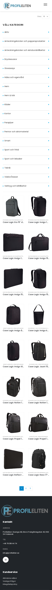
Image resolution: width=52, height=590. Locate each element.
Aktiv (6, 32)
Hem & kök (9, 95)
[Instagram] (6, 560)
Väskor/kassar (11, 176)
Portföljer (33, 436)
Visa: (39, 16)
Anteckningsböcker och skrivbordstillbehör (24, 50)
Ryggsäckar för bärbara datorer (14, 220)
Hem (6, 86)
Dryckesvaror (10, 59)
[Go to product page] (13, 206)
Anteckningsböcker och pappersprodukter (24, 41)
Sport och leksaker (13, 158)
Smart (7, 140)
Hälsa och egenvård (14, 77)
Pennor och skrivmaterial (16, 131)
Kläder (7, 104)
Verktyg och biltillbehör (15, 186)
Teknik (7, 167)
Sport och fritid (11, 149)
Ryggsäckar (33, 364)
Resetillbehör (8, 328)
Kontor (7, 113)
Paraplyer (8, 122)
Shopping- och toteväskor (37, 328)
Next (30, 488)
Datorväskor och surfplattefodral (15, 256)
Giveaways (9, 68)
